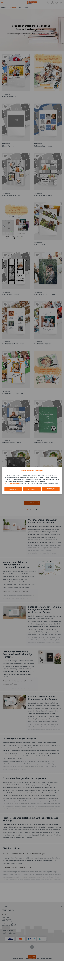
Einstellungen (32, 489)
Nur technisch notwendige (51, 489)
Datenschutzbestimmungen (12, 483)
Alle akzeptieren (13, 489)
